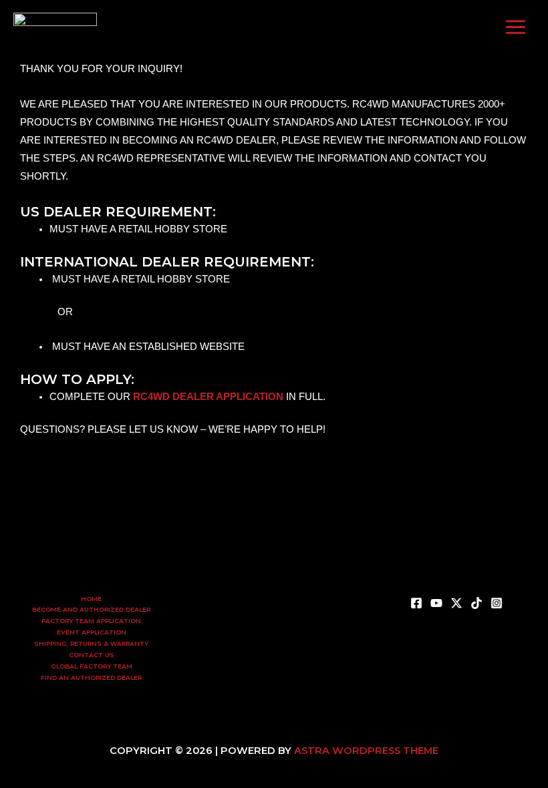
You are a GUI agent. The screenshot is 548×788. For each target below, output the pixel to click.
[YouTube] (254, 27)
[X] (456, 603)
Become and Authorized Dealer (91, 609)
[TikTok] (294, 27)
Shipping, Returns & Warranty (91, 643)
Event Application (91, 632)
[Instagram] (314, 27)
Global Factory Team (91, 666)
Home (91, 598)
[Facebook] (234, 27)
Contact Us (91, 654)
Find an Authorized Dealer (91, 677)
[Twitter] (274, 27)
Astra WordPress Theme (366, 751)
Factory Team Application (91, 620)
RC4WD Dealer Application (208, 396)
